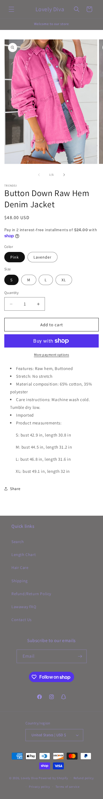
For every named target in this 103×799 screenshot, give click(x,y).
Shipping (19, 580)
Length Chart (23, 554)
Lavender (42, 257)
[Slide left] (39, 174)
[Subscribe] (80, 656)
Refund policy (84, 778)
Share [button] (15, 488)
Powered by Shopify (53, 778)
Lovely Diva (29, 778)
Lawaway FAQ (23, 606)
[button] (11, 9)
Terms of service (68, 787)
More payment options (51, 354)
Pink (14, 257)
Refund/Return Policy (31, 593)
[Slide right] (64, 174)
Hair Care (19, 567)
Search (17, 541)
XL (64, 279)
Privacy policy (39, 787)
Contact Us (21, 619)
